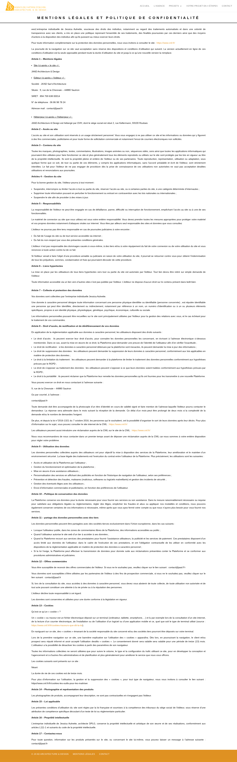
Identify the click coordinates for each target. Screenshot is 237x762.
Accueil (145, 6)
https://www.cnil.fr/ (166, 43)
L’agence (159, 6)
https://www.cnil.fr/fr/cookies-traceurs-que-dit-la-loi (56, 625)
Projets (174, 6)
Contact (227, 6)
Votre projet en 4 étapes (202, 6)
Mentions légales (84, 754)
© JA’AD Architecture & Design (50, 754)
